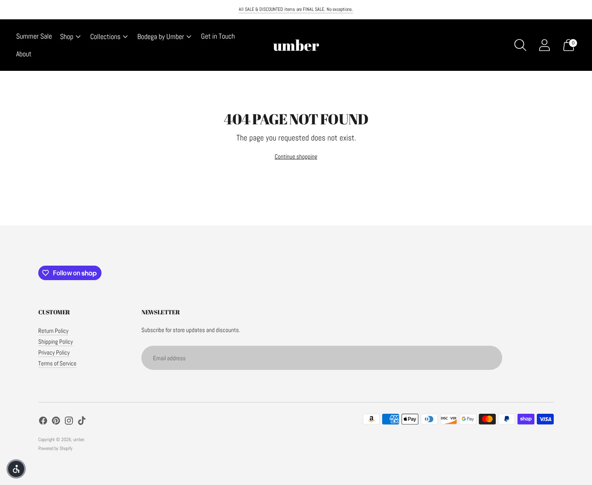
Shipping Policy (55, 341)
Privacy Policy (54, 352)
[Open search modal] (520, 45)
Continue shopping (296, 156)
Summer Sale (34, 36)
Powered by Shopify (55, 448)
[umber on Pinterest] (56, 422)
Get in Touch (218, 36)
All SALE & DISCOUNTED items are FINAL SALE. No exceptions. (296, 9)
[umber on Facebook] (43, 422)
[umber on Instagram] (69, 422)
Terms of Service (57, 363)
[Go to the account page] (544, 45)
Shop (66, 36)
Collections (105, 36)
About (23, 53)
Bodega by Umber (160, 36)
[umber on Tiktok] (82, 422)
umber (78, 439)
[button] (16, 469)
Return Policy (53, 330)
